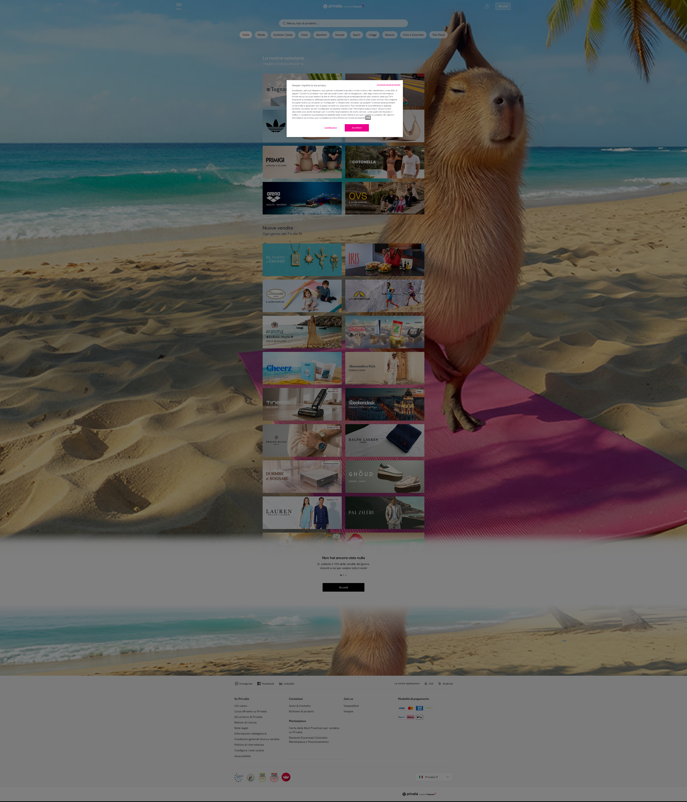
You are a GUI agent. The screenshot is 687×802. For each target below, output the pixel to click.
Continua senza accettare (388, 84)
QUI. (368, 118)
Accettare (357, 127)
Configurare (331, 127)
